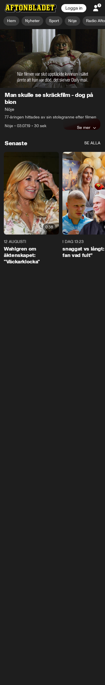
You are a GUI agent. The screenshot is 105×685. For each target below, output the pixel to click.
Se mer (83, 127)
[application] (52, 58)
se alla (92, 143)
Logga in (73, 8)
